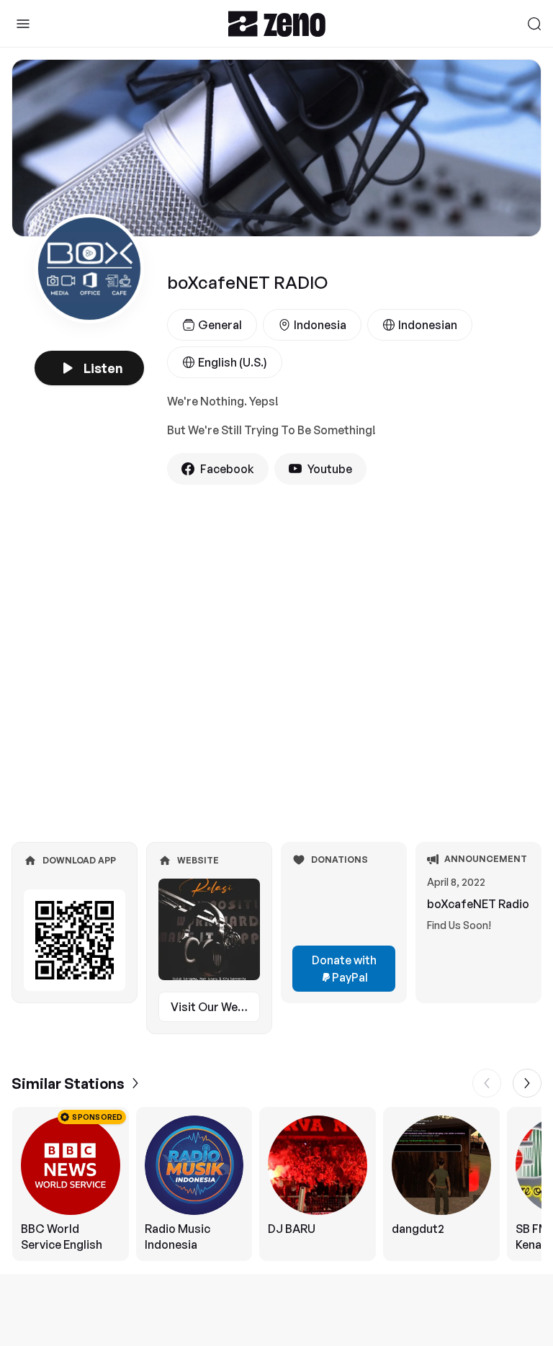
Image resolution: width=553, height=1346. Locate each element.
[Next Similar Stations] (527, 1083)
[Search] (534, 24)
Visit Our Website (215, 1007)
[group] (276, 1184)
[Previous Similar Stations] (486, 1083)
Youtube (329, 469)
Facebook (227, 469)
